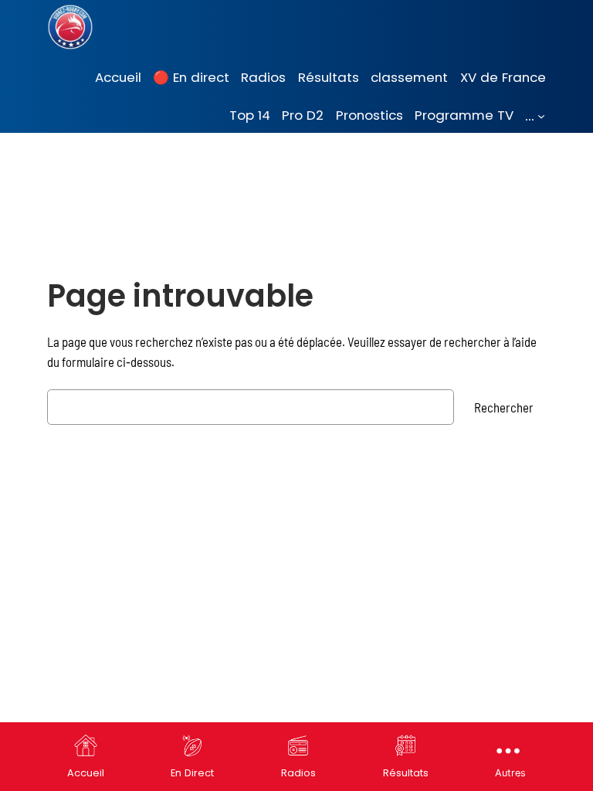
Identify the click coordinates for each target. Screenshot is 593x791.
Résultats (406, 772)
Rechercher (504, 407)
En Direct (192, 772)
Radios (298, 772)
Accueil (85, 772)
